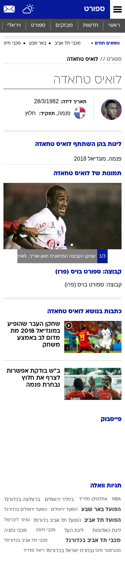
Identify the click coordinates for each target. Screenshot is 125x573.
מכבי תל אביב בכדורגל (93, 540)
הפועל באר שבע (101, 510)
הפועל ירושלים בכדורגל (25, 510)
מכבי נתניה (15, 530)
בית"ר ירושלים (59, 500)
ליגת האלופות (106, 530)
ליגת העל (73, 530)
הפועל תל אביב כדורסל (57, 520)
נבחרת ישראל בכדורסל (70, 551)
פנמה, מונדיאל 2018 (98, 159)
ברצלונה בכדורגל (22, 500)
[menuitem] (90, 26)
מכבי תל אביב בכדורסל (26, 541)
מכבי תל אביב (68, 43)
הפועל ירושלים (64, 510)
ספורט (94, 9)
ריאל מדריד (33, 551)
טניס (26, 520)
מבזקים (64, 25)
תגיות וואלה (106, 486)
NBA (116, 499)
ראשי (114, 25)
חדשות (90, 25)
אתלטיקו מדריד (93, 499)
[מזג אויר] (29, 9)
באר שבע (37, 43)
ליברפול (11, 520)
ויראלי (14, 25)
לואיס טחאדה (82, 59)
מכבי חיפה (11, 43)
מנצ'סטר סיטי (108, 551)
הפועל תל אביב (102, 520)
